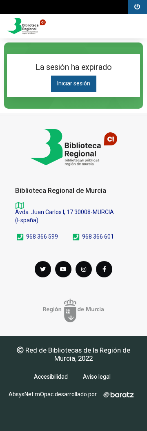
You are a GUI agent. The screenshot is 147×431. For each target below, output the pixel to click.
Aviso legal (97, 376)
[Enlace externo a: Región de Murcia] (73, 310)
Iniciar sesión (73, 83)
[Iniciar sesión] (26, 26)
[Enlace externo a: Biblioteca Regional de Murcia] (73, 147)
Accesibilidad (51, 376)
